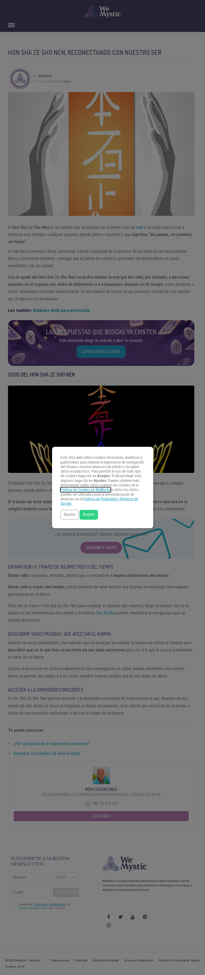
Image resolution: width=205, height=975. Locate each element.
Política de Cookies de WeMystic (86, 490)
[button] (70, 515)
